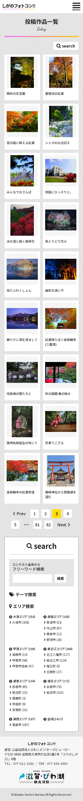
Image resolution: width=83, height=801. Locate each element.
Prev (21, 513)
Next (61, 524)
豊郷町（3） (19, 698)
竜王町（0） (53, 666)
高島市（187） (21, 724)
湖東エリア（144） (24, 681)
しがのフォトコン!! (41, 743)
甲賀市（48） (20, 660)
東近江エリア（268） (60, 649)
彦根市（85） (20, 686)
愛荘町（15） (20, 692)
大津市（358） (21, 622)
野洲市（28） (54, 639)
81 (37, 524)
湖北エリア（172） (58, 681)
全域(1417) (55, 719)
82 (48, 524)
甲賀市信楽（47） (23, 666)
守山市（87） (54, 628)
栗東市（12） (54, 634)
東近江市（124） (56, 660)
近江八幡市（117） (58, 654)
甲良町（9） (19, 704)
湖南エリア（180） (58, 616)
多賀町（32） (20, 710)
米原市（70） (54, 686)
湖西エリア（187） (24, 719)
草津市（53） (54, 622)
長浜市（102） (55, 692)
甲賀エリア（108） (24, 649)
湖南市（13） (20, 654)
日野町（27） (54, 672)
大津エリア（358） (24, 616)
